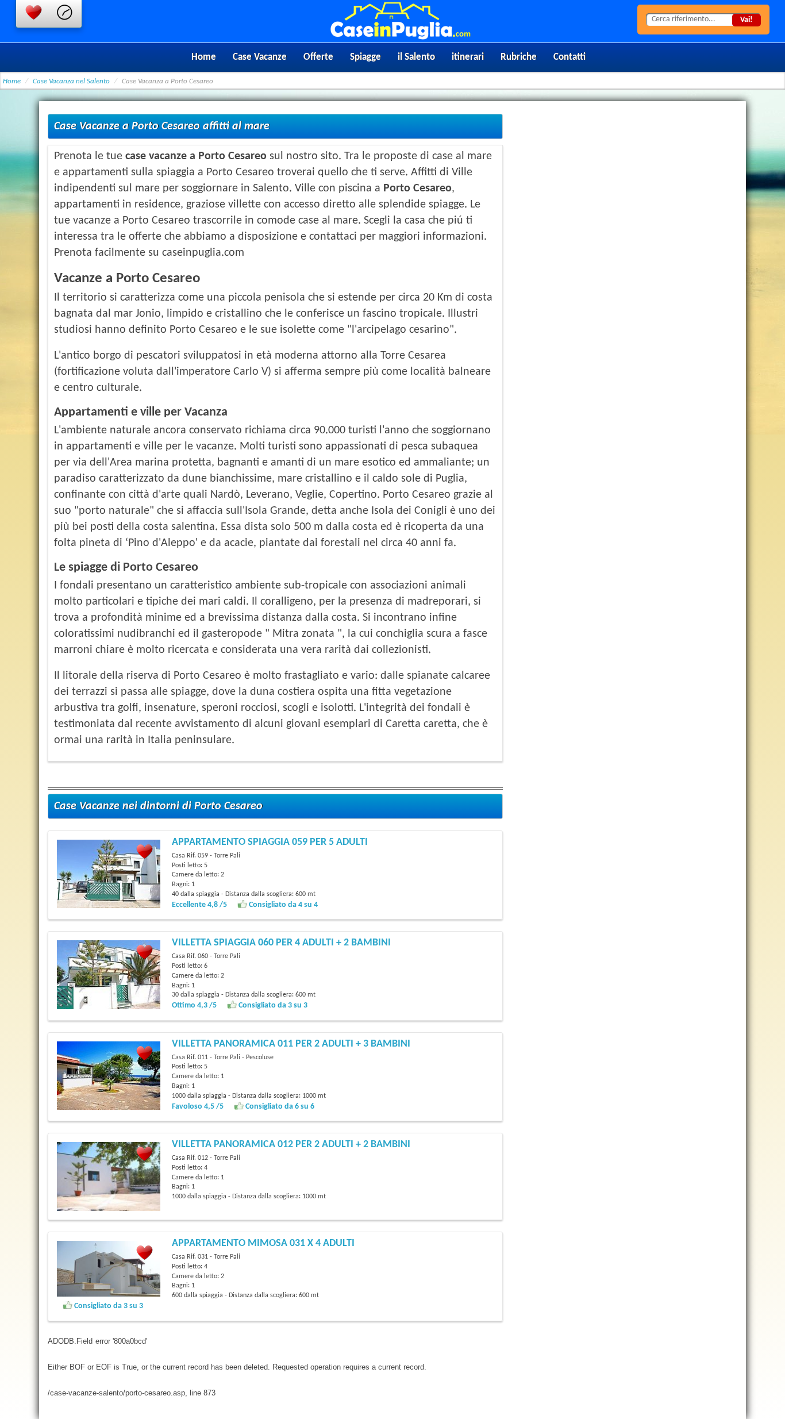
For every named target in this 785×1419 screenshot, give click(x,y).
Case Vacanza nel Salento (71, 81)
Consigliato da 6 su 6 (279, 1106)
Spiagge (365, 57)
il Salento (416, 57)
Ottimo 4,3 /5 (195, 1005)
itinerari (468, 57)
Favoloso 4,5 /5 (198, 1106)
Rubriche (519, 57)
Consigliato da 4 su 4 (282, 905)
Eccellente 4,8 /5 (200, 905)
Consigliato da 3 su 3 (272, 1005)
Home (203, 57)
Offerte (318, 57)
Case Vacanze (260, 57)
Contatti (569, 57)
